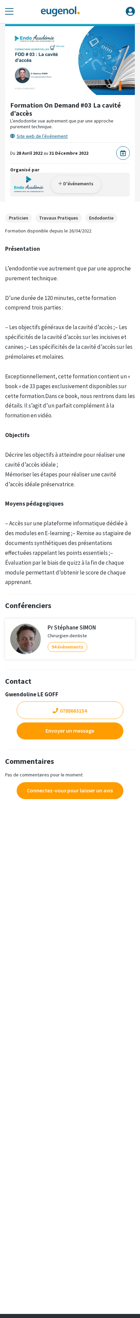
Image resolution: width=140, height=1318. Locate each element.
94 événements (67, 647)
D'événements (77, 184)
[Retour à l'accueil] (60, 12)
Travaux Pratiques (58, 218)
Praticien (18, 218)
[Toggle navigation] (9, 12)
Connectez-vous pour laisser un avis (70, 790)
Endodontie (101, 218)
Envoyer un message (70, 730)
